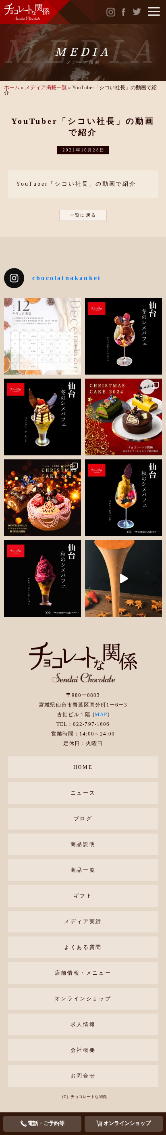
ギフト (83, 896)
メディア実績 (83, 921)
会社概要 (83, 1050)
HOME (83, 767)
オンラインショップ (83, 999)
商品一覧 (83, 870)
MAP (101, 714)
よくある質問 (83, 947)
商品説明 (83, 844)
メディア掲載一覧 (46, 87)
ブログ (83, 818)
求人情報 (83, 1024)
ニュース (83, 793)
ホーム (12, 87)
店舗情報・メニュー (83, 973)
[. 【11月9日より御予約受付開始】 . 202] (42, 497)
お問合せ (83, 1076)
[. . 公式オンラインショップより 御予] (123, 417)
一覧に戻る (83, 215)
